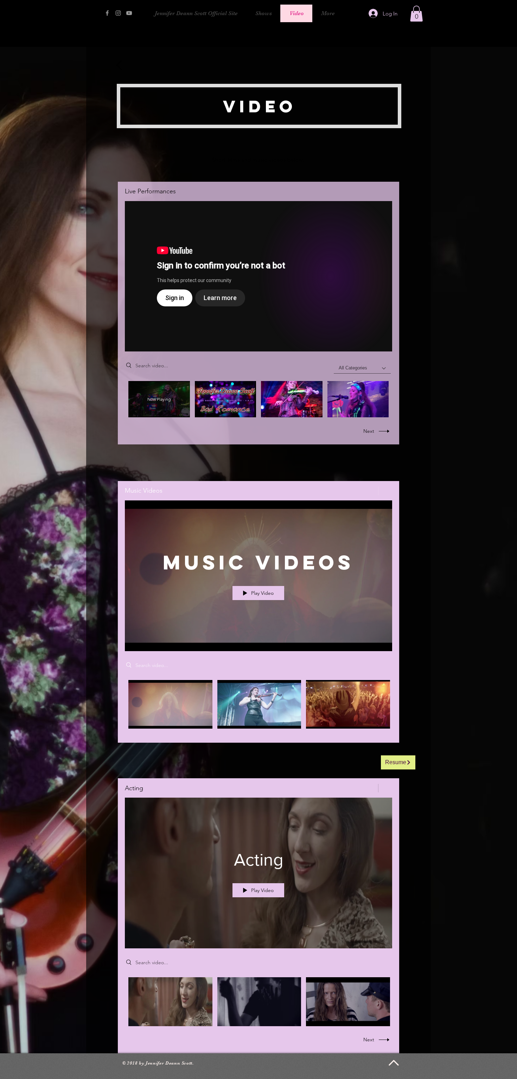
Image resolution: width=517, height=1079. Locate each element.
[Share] (368, 491)
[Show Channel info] (385, 491)
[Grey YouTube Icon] (129, 13)
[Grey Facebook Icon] (107, 13)
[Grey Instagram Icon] (118, 13)
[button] (416, 13)
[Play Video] (225, 399)
